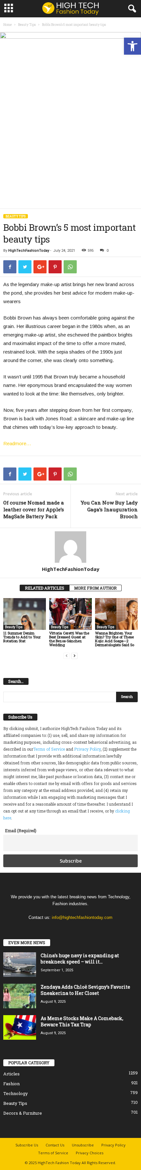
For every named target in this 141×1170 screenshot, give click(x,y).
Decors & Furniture (22, 1113)
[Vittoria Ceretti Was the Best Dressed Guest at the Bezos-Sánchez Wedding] (70, 614)
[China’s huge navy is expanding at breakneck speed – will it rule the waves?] (19, 964)
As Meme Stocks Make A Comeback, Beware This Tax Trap (82, 1021)
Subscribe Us (26, 1145)
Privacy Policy (87, 749)
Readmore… (17, 443)
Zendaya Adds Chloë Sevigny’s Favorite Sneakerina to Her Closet (85, 990)
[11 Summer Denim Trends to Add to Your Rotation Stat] (24, 614)
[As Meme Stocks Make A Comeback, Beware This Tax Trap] (19, 1027)
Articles (11, 1074)
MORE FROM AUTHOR (95, 588)
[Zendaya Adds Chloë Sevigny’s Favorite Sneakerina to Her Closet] (19, 996)
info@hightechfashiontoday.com (82, 917)
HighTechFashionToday (28, 250)
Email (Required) (20, 830)
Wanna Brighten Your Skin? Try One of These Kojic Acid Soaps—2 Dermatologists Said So (114, 639)
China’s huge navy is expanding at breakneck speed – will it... (80, 958)
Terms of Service (49, 749)
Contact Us (55, 1145)
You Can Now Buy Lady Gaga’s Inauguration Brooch (109, 509)
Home (7, 25)
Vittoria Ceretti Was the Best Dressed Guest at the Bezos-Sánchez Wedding (69, 639)
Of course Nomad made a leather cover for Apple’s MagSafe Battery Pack (33, 509)
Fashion (11, 1084)
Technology (15, 1093)
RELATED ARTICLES (44, 588)
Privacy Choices (89, 1152)
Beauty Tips (27, 25)
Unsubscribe (83, 1145)
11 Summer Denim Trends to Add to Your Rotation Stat (22, 637)
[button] (132, 46)
